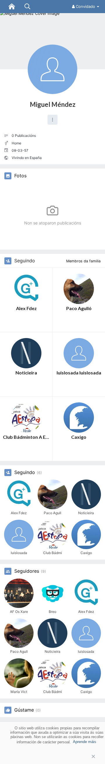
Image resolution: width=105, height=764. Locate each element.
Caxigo (78, 437)
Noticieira (26, 372)
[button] (52, 120)
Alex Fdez (26, 308)
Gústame (24, 710)
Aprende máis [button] (84, 742)
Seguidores (26, 571)
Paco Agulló (79, 308)
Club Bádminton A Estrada (26, 437)
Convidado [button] (85, 6)
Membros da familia (83, 261)
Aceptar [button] (52, 756)
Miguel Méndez (53, 104)
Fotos (20, 175)
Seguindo (24, 472)
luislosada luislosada (79, 372)
